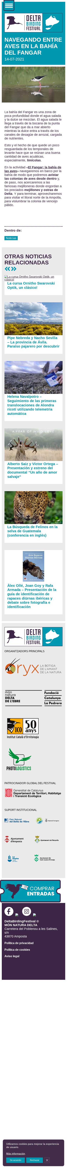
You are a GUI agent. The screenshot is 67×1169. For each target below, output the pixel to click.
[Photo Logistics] (33, 759)
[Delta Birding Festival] (33, 645)
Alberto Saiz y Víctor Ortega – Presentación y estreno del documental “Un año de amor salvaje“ (32, 470)
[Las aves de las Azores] (14, 269)
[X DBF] (18, 914)
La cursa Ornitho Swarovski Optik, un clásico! (31, 285)
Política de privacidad (19, 943)
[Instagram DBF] (26, 914)
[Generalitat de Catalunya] (33, 793)
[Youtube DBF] (40, 914)
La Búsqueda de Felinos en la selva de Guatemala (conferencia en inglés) (32, 531)
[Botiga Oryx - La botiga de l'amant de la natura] (33, 667)
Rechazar (34, 1160)
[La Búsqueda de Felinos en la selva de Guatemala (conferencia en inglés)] (33, 523)
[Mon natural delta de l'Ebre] (33, 698)
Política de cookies (17, 949)
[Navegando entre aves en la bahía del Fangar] (33, 31)
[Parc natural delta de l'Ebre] (18, 820)
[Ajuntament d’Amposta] (18, 839)
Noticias (11, 238)
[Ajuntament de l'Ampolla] (48, 839)
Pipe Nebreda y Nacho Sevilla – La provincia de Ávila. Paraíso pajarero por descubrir (33, 342)
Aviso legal (11, 956)
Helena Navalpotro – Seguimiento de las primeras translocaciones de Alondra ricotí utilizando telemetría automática (31, 405)
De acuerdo (15, 1160)
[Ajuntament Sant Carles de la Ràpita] (18, 858)
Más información (15, 1153)
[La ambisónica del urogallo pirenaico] (7, 269)
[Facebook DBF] (9, 914)
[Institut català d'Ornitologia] (33, 728)
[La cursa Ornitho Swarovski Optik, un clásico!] (33, 279)
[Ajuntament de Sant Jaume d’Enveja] (48, 858)
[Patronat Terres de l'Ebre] (48, 820)
